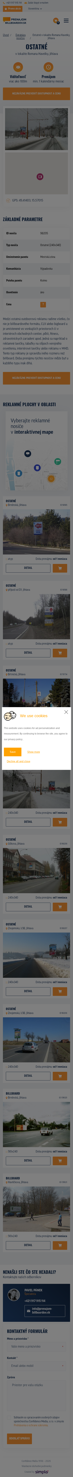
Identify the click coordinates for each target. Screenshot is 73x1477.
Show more (33, 751)
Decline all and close (18, 761)
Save (13, 751)
